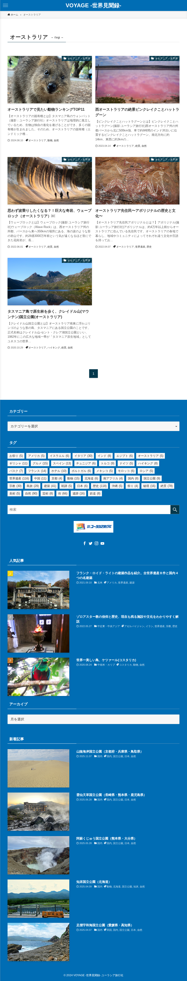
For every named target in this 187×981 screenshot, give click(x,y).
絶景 (167, 486)
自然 (31, 493)
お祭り (16, 456)
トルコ (107, 463)
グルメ (40, 463)
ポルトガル (81, 471)
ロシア (146, 471)
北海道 (91, 478)
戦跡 (66, 486)
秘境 (149, 486)
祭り (132, 486)
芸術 (47, 493)
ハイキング (148, 463)
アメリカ (36, 456)
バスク (16, 471)
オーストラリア (150, 456)
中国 (40, 478)
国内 (133, 478)
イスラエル (59, 456)
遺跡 (79, 493)
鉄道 (95, 493)
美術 (14, 493)
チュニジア (86, 463)
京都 (57, 478)
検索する (174, 509)
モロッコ (126, 471)
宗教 (15, 486)
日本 (82, 486)
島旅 (33, 486)
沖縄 (117, 486)
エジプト (124, 456)
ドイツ (126, 463)
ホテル (58, 471)
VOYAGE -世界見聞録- (93, 5)
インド (104, 456)
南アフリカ (113, 478)
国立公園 (152, 478)
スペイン (62, 463)
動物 (73, 478)
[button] (5, 5)
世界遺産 (19, 478)
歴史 (99, 486)
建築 (50, 486)
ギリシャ (18, 463)
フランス (37, 471)
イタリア (83, 456)
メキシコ (104, 471)
